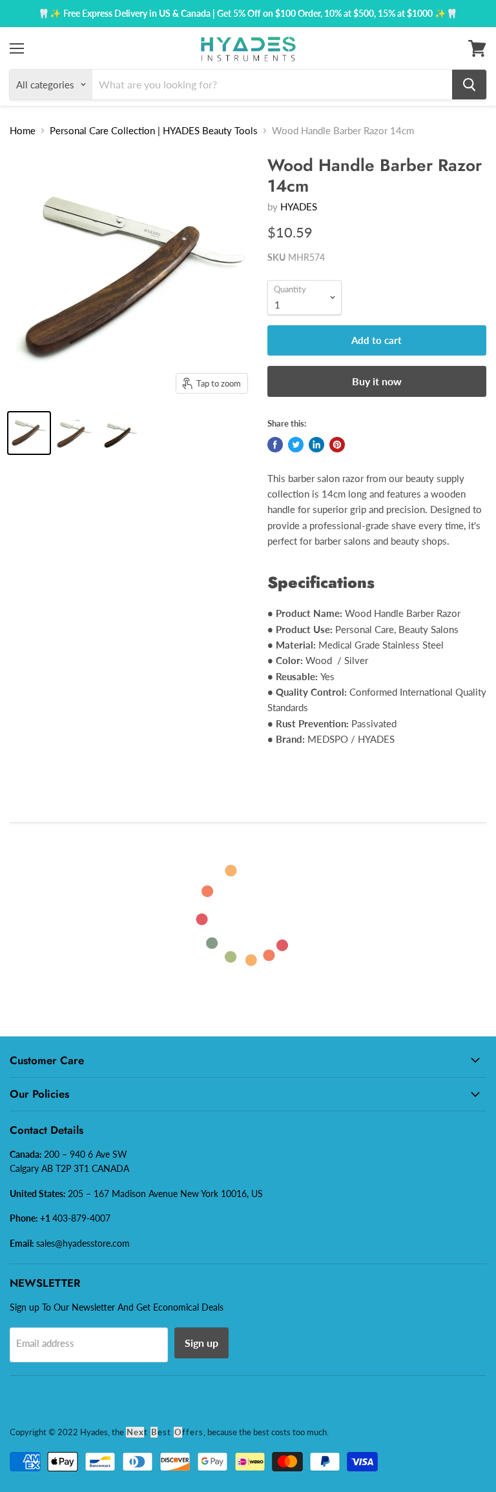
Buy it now (377, 381)
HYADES (298, 206)
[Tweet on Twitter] (296, 444)
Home (23, 130)
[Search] (469, 84)
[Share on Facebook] (275, 444)
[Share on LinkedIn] (316, 444)
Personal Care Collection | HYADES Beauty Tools (154, 130)
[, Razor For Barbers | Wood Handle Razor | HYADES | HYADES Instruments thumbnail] (74, 433)
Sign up (201, 1342)
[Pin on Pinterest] (337, 444)
